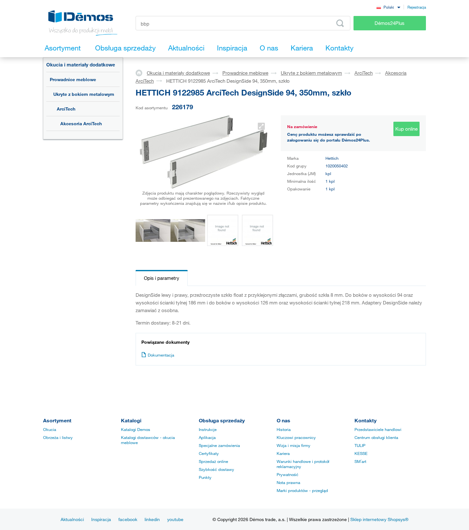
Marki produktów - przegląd (302, 490)
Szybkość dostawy (216, 469)
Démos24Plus (390, 23)
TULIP (359, 445)
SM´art (360, 461)
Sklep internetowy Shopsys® (379, 519)
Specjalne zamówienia (219, 445)
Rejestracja (416, 7)
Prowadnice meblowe (73, 79)
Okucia (49, 429)
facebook (127, 519)
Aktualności (72, 519)
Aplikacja (207, 437)
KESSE (361, 453)
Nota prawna (288, 482)
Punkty (205, 477)
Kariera (283, 453)
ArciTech (66, 108)
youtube (175, 519)
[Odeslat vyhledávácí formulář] (340, 23)
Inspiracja (101, 519)
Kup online (406, 129)
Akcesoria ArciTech (81, 123)
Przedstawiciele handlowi (377, 429)
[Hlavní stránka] (141, 72)
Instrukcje (208, 429)
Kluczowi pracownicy (296, 437)
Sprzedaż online (213, 461)
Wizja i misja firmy (293, 445)
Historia (284, 429)
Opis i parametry (161, 278)
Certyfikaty (209, 453)
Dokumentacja (161, 354)
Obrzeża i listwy (58, 437)
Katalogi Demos (135, 429)
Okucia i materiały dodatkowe (80, 64)
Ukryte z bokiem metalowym (83, 94)
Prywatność (287, 474)
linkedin (152, 519)
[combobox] (388, 7)
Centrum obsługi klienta (376, 437)
